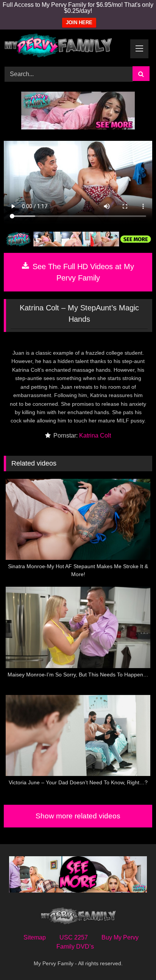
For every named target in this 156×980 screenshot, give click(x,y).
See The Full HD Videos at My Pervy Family (82, 272)
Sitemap (34, 937)
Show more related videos (78, 816)
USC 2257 (73, 937)
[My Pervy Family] (64, 46)
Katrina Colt (95, 435)
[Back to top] (132, 957)
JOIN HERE (79, 22)
